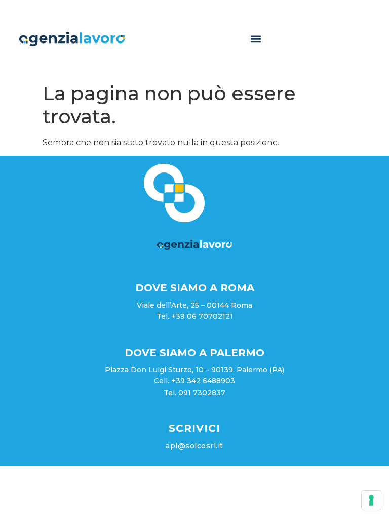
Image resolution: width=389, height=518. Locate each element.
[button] (255, 38)
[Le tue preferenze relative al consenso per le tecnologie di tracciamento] (371, 500)
